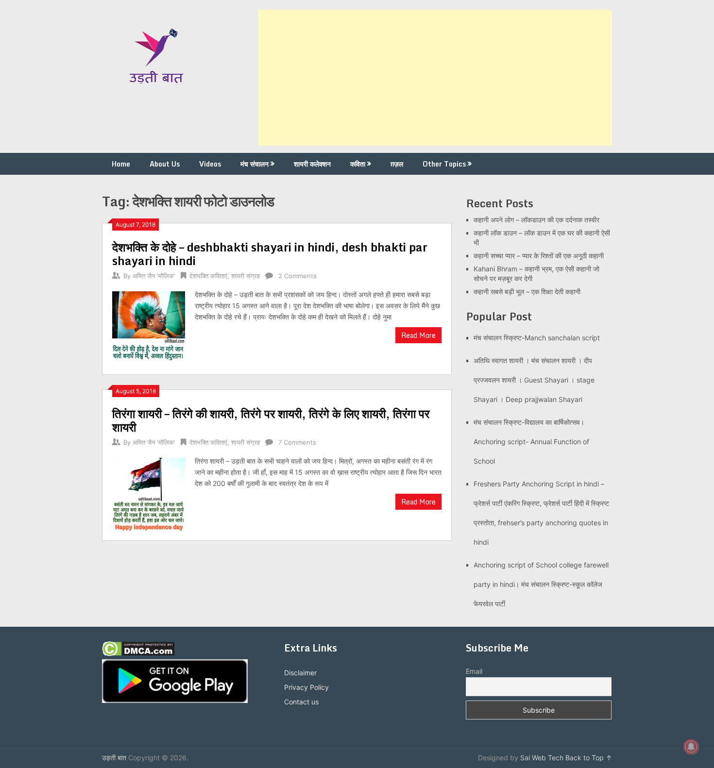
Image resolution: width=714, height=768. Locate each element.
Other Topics (444, 163)
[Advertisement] (435, 78)
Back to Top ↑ (588, 757)
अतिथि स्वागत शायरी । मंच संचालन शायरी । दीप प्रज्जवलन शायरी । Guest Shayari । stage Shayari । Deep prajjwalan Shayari (534, 379)
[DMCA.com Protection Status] (138, 654)
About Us (165, 163)
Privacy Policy (306, 687)
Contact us (301, 702)
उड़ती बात (114, 757)
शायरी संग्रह (245, 276)
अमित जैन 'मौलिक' (154, 276)
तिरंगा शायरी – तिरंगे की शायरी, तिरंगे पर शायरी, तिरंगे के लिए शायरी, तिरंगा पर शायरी (270, 420)
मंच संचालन (254, 163)
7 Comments (297, 442)
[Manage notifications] (691, 746)
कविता (357, 163)
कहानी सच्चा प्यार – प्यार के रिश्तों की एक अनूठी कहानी (539, 255)
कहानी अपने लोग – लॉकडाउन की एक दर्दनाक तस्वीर (536, 220)
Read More (418, 335)
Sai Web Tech (541, 757)
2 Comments (297, 276)
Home (121, 163)
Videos (210, 163)
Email (474, 671)
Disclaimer (300, 672)
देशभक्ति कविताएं (208, 276)
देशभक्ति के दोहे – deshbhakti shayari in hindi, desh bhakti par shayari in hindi (269, 253)
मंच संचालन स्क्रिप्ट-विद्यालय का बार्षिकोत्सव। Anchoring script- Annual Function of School (531, 441)
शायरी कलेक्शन (312, 163)
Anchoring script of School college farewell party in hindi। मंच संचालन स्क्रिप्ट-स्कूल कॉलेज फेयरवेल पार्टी (541, 584)
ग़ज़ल (397, 163)
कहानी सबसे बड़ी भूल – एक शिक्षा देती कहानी (527, 291)
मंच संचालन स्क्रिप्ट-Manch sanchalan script (537, 338)
